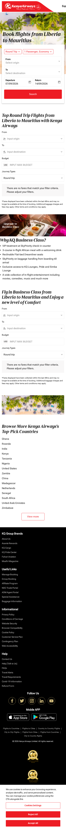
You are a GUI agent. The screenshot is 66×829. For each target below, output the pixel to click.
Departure (10, 80)
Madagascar (9, 483)
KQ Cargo (6, 548)
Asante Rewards (9, 543)
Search (33, 94)
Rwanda (6, 443)
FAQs (4, 668)
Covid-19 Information (12, 681)
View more (33, 516)
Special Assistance (10, 597)
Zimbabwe (7, 507)
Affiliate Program (10, 583)
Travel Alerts (7, 672)
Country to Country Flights (49, 728)
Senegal (6, 493)
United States (9, 468)
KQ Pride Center (9, 552)
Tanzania (7, 458)
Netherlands (8, 488)
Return (38, 80)
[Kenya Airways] (12, 701)
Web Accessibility (10, 646)
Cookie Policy (8, 632)
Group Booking (9, 579)
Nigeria (6, 463)
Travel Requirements (11, 677)
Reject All (33, 814)
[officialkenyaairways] (31, 701)
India (4, 448)
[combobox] (34, 139)
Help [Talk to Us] (9, 663)
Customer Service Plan (12, 637)
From (8, 59)
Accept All (33, 823)
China (5, 478)
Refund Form (8, 686)
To (7, 69)
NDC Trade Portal (10, 588)
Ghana (5, 438)
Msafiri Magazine (10, 561)
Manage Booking (10, 574)
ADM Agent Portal (10, 592)
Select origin (12, 62)
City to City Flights (11, 732)
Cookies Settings (33, 805)
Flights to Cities (28, 728)
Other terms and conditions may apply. (30, 207)
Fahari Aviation (9, 556)
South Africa (8, 498)
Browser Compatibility (12, 628)
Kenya (5, 453)
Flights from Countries (49, 732)
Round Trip (11, 51)
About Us (6, 539)
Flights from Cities (29, 732)
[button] (38, 51)
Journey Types (8, 171)
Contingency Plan (10, 641)
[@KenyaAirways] (22, 701)
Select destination (15, 73)
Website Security (9, 623)
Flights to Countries (11, 728)
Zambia (6, 473)
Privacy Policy (8, 614)
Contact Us (7, 659)
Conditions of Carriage (12, 619)
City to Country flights (33, 736)
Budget (5, 158)
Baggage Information (12, 601)
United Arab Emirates (13, 503)
